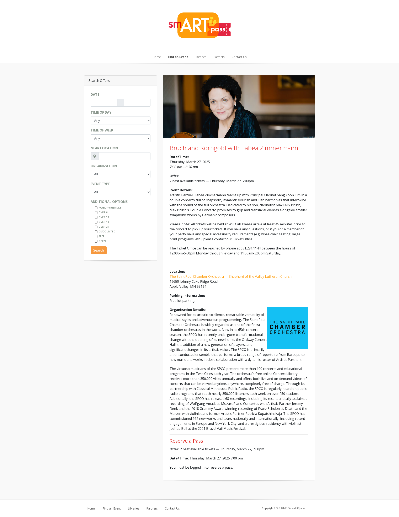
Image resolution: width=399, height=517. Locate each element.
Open (102, 241)
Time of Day (101, 112)
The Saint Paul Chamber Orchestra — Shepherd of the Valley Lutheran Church (231, 276)
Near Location (104, 148)
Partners (219, 57)
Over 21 (104, 226)
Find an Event (178, 57)
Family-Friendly (110, 207)
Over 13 (104, 217)
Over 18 (104, 222)
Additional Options (109, 201)
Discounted (107, 231)
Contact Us (239, 57)
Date (95, 94)
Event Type (100, 184)
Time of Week (102, 130)
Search (98, 250)
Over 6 (103, 212)
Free (102, 236)
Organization (104, 166)
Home (157, 57)
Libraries (200, 57)
